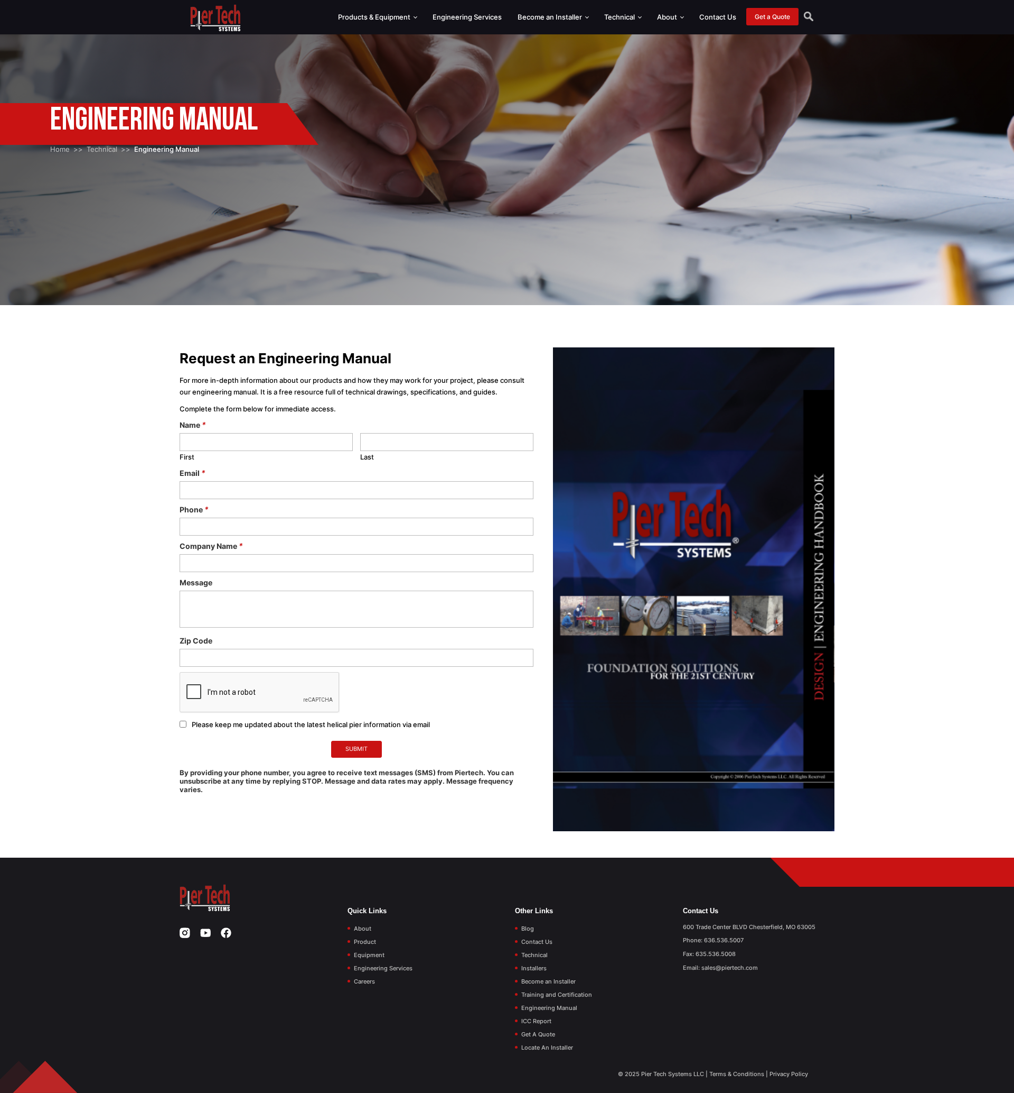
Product (365, 941)
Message (196, 582)
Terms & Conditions (736, 1074)
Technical (620, 17)
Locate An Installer (547, 1047)
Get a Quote (772, 17)
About (668, 17)
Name (193, 424)
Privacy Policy (788, 1074)
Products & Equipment (375, 17)
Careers (364, 981)
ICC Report (536, 1021)
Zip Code (196, 640)
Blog (527, 928)
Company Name (211, 545)
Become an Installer (551, 17)
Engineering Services (467, 17)
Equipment (369, 955)
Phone (194, 509)
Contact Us (717, 17)
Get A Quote (538, 1034)
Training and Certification (556, 994)
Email (192, 473)
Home (60, 149)
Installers (534, 968)
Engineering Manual (549, 1008)
